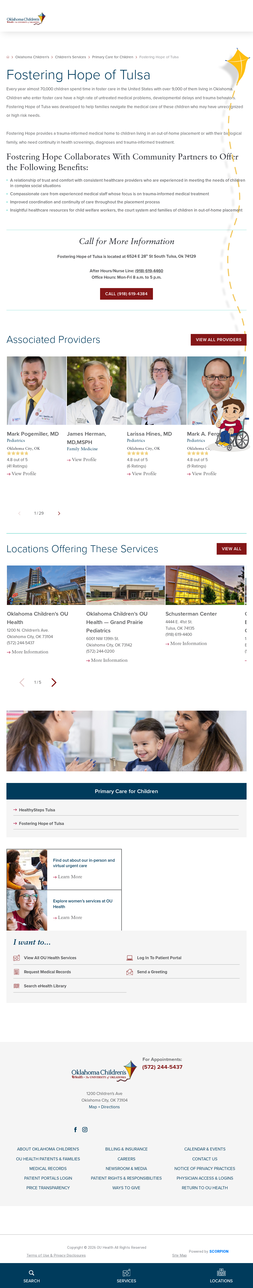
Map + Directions (104, 1107)
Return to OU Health (205, 1188)
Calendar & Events (205, 1149)
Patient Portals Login (48, 1178)
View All (232, 548)
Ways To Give (126, 1188)
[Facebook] (75, 1129)
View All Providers (218, 339)
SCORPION (219, 1251)
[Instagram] (84, 1129)
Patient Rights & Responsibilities (126, 1178)
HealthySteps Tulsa (37, 810)
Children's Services (70, 57)
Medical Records (48, 1168)
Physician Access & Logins (205, 1178)
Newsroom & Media (126, 1168)
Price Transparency (48, 1188)
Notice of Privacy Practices (204, 1168)
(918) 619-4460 (149, 270)
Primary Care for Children (126, 791)
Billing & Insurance (126, 1149)
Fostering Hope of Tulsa (41, 823)
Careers (126, 1159)
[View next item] (59, 513)
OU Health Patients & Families (48, 1159)
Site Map (179, 1255)
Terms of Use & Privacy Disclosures (56, 1255)
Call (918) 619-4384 (126, 293)
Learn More (70, 877)
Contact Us (204, 1159)
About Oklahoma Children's (48, 1149)
